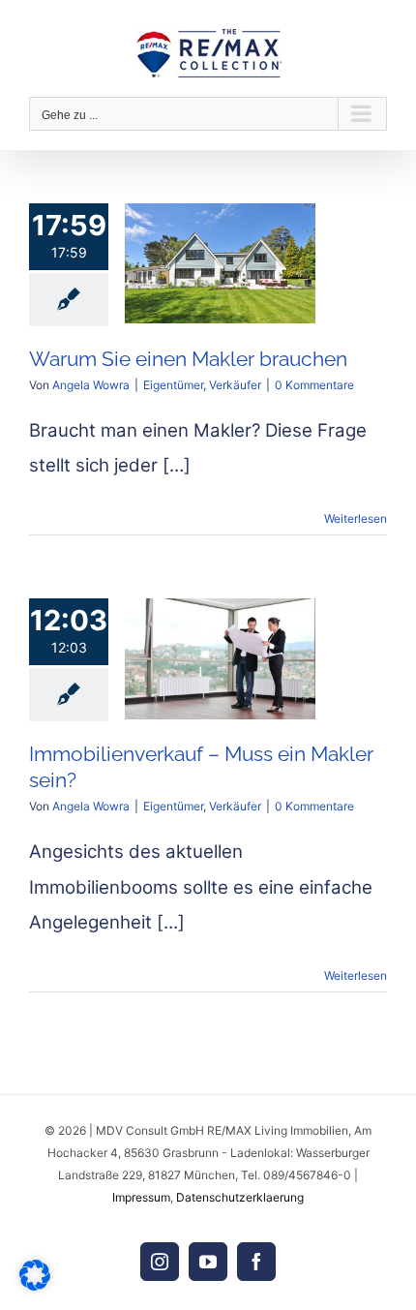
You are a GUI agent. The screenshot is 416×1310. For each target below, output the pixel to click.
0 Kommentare (314, 385)
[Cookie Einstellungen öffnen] (34, 1285)
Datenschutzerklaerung (240, 1197)
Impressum (141, 1197)
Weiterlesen (355, 518)
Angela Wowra (91, 385)
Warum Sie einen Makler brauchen (188, 359)
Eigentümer (173, 385)
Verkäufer (235, 385)
